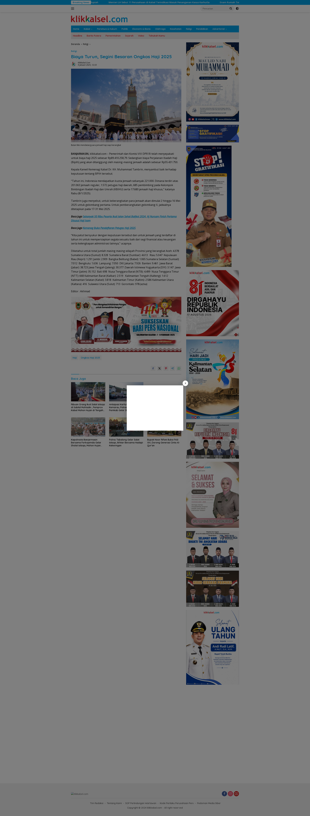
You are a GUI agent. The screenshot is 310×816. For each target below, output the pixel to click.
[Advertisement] (155, 408)
